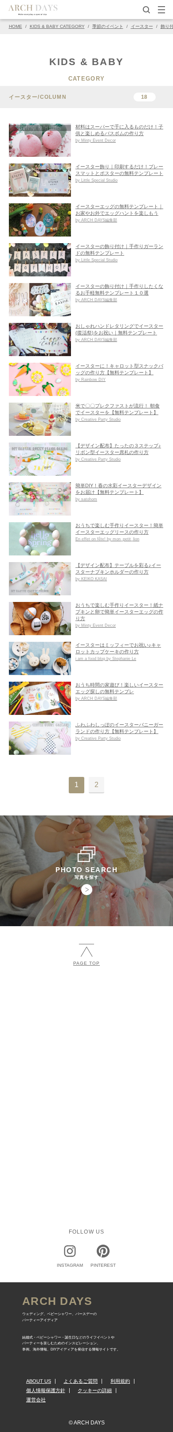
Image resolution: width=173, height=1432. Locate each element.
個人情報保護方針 (45, 1390)
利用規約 (120, 1381)
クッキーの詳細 (95, 1390)
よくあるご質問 (80, 1381)
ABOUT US (38, 1381)
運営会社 (36, 1399)
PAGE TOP (86, 963)
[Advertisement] (86, 1069)
